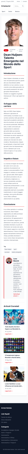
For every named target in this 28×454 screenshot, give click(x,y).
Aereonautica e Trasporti (8, 442)
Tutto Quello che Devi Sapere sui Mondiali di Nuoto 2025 (12, 329)
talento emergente (16, 252)
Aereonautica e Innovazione (9, 440)
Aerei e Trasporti (6, 432)
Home (18, 1)
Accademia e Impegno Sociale (10, 430)
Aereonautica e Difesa (7, 437)
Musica (17, 11)
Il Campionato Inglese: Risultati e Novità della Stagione (12, 357)
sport (15, 249)
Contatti (25, 1)
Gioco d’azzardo (6, 420)
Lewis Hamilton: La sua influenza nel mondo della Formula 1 (13, 386)
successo (7, 252)
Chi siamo (4, 422)
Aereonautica (5, 435)
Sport (3, 11)
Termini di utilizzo (6, 417)
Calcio (10, 11)
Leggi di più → (8, 334)
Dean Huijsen (8, 249)
